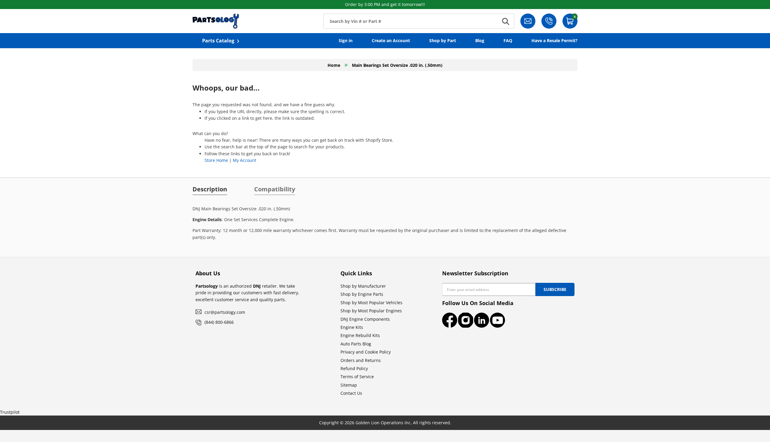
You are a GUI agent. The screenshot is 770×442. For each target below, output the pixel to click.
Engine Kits (351, 327)
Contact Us (351, 393)
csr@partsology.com (225, 312)
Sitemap (348, 385)
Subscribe (555, 289)
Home (334, 65)
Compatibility (274, 189)
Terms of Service (357, 376)
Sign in (346, 40)
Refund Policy (354, 368)
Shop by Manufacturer (363, 286)
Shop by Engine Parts (361, 294)
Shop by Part (442, 40)
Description (209, 189)
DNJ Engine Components (365, 319)
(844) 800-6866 (219, 322)
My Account (244, 160)
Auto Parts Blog (355, 344)
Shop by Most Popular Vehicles (371, 302)
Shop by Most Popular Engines (371, 311)
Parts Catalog (218, 40)
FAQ (508, 40)
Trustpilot (10, 412)
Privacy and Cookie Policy (365, 352)
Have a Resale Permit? (554, 40)
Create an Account (391, 40)
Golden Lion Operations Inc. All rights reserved (403, 422)
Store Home (216, 160)
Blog (479, 40)
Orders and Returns (360, 360)
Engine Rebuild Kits (360, 335)
